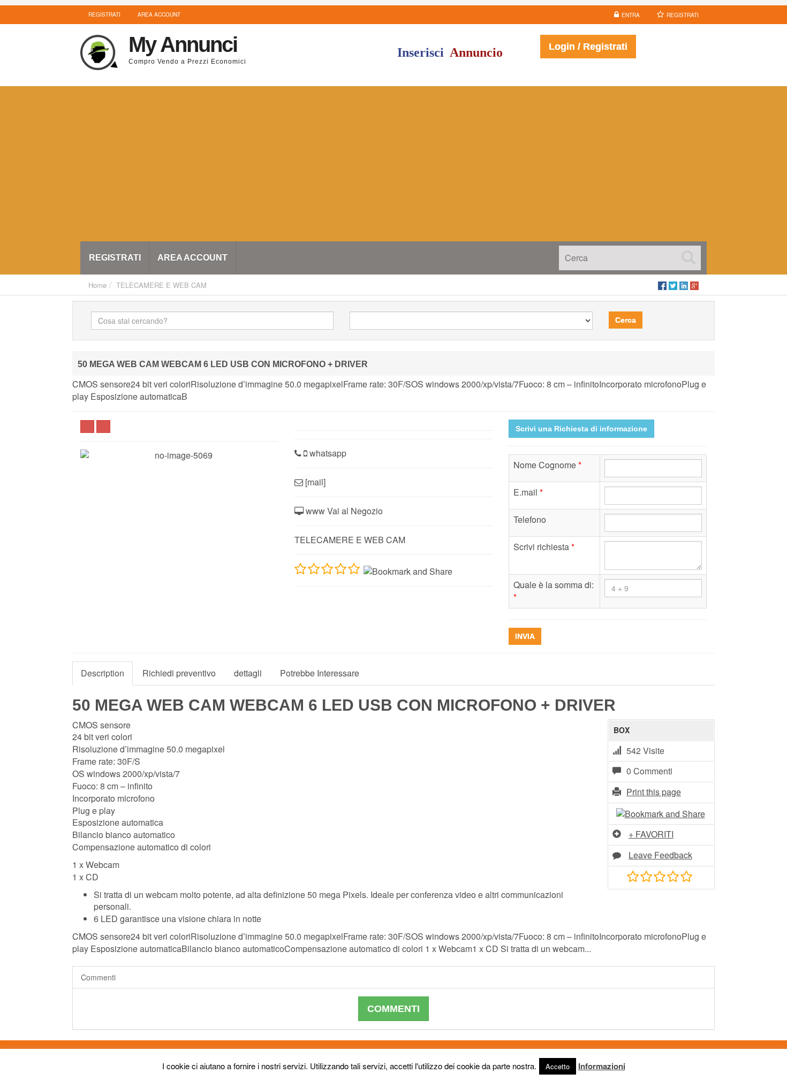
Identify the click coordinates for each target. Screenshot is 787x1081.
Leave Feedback (660, 855)
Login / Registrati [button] (588, 46)
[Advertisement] (393, 161)
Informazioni (601, 1066)
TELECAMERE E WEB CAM (161, 285)
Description (102, 673)
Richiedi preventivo (179, 673)
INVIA (525, 636)
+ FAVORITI (651, 834)
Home (97, 285)
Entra (631, 15)
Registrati (683, 15)
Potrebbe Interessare (319, 673)
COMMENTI (393, 1008)
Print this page (653, 792)
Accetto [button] (558, 1066)
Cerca (625, 320)
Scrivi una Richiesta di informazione (581, 428)
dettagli (248, 673)
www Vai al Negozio (343, 511)
